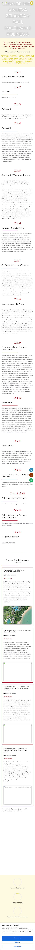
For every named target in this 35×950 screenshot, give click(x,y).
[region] (17, 936)
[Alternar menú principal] (31, 3)
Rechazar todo (17, 946)
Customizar (17, 942)
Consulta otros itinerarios (17, 917)
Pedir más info (17, 903)
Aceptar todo (17, 938)
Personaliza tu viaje (17, 888)
